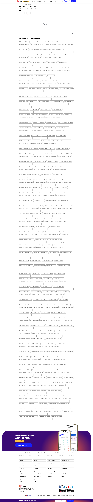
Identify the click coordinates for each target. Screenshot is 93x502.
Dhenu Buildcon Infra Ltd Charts (53, 158)
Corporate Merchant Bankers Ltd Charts (58, 359)
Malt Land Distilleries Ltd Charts (36, 356)
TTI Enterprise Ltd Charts (68, 320)
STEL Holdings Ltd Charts (34, 109)
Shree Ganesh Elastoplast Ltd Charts (48, 291)
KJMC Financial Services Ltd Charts (41, 226)
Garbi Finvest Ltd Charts (48, 179)
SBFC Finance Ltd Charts (48, 104)
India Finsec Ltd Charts (36, 382)
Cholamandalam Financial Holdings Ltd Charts (48, 54)
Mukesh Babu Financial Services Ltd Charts (40, 252)
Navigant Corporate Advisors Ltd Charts (39, 166)
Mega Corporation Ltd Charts (65, 242)
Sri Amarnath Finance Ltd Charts (24, 359)
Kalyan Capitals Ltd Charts (38, 221)
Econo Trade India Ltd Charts (54, 171)
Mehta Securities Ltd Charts (65, 236)
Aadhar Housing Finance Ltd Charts (49, 41)
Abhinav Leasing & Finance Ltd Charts (62, 127)
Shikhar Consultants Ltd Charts (24, 294)
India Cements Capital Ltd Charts (50, 200)
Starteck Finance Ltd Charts (24, 109)
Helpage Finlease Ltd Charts (47, 192)
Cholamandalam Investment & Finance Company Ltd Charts (29, 54)
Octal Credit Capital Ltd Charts (35, 260)
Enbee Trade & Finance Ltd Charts (25, 369)
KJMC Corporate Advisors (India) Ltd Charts (26, 226)
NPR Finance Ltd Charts (64, 257)
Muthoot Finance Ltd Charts (38, 91)
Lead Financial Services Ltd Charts (49, 231)
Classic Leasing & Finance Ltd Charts (40, 158)
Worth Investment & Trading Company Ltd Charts (27, 335)
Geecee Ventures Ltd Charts (52, 62)
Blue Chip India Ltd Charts (45, 140)
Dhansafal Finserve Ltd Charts (47, 364)
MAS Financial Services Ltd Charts (25, 85)
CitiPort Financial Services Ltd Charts (25, 158)
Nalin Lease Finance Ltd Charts (36, 257)
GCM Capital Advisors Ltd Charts (47, 374)
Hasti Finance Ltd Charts (48, 190)
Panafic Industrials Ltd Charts (61, 395)
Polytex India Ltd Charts (60, 262)
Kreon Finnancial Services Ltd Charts (25, 229)
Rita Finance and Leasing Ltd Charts (50, 400)
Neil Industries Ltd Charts (41, 255)
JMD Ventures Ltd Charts (57, 216)
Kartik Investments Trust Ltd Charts (25, 216)
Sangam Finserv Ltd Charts (24, 286)
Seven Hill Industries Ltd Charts (53, 281)
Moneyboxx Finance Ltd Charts (40, 393)
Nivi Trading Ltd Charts (36, 343)
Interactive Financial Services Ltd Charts (42, 197)
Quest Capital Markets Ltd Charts (47, 273)
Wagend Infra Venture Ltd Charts (25, 333)
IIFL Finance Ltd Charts (50, 67)
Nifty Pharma (21, 468)
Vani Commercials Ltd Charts (37, 419)
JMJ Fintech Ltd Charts (70, 382)
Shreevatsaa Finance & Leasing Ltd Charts (54, 296)
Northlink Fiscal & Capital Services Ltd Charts (51, 257)
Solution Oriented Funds (37, 476)
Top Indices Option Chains (65, 460)
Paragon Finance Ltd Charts (51, 265)
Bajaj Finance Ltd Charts (60, 49)
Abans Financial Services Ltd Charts (37, 44)
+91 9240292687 (21, 491)
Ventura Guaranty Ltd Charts (68, 296)
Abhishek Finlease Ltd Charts (51, 122)
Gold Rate (21, 481)
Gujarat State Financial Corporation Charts (60, 187)
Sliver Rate (35, 481)
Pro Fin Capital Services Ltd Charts (45, 398)
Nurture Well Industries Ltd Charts (56, 197)
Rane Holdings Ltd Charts (67, 98)
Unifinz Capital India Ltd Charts (44, 416)
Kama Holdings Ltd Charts (48, 221)
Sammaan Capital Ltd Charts (69, 101)
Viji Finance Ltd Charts (70, 419)
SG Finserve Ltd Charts (43, 403)
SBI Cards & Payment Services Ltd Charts (61, 104)
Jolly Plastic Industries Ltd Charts (25, 385)
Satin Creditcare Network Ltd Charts (36, 104)
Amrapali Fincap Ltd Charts (35, 351)
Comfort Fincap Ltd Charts (46, 361)
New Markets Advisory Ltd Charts (53, 255)
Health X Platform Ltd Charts (24, 104)
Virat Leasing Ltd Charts (23, 421)
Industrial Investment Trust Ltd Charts (25, 200)
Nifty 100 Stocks (50, 468)
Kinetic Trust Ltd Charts (37, 216)
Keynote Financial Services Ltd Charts (34, 223)
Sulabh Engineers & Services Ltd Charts (66, 307)
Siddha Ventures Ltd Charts (53, 299)
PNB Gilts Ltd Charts (22, 98)
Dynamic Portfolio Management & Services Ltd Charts (42, 169)
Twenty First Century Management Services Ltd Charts (28, 119)
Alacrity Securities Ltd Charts (24, 351)
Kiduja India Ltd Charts (55, 223)
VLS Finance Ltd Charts (61, 119)
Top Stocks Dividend (37, 471)
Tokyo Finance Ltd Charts (34, 320)
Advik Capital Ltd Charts (37, 348)
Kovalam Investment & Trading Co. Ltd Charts (53, 338)
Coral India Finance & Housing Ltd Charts (26, 161)
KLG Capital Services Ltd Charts (54, 226)
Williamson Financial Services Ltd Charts (39, 333)
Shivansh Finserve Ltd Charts (54, 403)
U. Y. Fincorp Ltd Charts (40, 117)
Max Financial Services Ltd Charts (55, 85)
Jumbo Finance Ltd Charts (48, 218)
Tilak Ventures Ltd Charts (62, 317)
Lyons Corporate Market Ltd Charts (54, 234)
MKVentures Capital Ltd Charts (58, 244)
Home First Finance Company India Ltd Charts (60, 65)
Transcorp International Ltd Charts (56, 320)
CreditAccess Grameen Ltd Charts (35, 57)
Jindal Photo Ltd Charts (38, 72)
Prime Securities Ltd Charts (56, 98)
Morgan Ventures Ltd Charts (34, 249)
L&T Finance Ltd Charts (36, 80)
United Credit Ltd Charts (39, 322)
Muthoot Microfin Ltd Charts (48, 91)
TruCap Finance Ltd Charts (52, 413)
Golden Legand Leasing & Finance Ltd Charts (54, 377)
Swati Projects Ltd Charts (48, 411)
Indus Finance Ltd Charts (69, 205)
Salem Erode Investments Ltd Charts (50, 283)
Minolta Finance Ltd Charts (47, 244)
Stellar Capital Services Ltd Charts (25, 411)
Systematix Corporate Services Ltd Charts (58, 312)
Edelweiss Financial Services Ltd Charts (55, 367)
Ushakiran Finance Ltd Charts (65, 322)
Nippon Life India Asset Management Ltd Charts (63, 91)
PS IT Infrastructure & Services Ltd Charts (60, 270)
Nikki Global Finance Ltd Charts (24, 257)
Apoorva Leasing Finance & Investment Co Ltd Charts (50, 351)
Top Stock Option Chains (51, 460)
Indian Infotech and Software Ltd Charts (57, 203)
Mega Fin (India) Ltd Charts (54, 236)
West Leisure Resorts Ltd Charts (34, 421)
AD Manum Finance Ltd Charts (37, 127)
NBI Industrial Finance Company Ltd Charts (55, 166)
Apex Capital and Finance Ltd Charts (25, 348)
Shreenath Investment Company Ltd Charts (26, 296)
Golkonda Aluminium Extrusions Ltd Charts (63, 184)
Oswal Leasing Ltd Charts (64, 255)
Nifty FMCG (63, 465)
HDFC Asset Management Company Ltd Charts (34, 65)
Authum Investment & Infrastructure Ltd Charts (53, 44)
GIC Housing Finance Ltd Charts (64, 62)
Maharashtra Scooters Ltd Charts (25, 80)
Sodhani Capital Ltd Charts (65, 406)
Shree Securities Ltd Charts (59, 294)
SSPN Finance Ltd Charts (55, 408)
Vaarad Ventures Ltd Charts (24, 325)
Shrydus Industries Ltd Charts (41, 296)
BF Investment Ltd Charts (23, 52)
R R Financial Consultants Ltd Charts (36, 278)
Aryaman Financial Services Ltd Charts (48, 135)
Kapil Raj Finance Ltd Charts (49, 385)
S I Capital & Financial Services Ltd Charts (40, 299)
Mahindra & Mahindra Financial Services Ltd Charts (50, 80)
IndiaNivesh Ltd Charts (34, 203)
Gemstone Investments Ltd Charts (39, 377)
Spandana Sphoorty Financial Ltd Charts (49, 106)
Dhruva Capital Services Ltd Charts (25, 166)
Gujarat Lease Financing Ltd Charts (25, 177)
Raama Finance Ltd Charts (23, 278)
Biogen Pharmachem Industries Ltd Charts (47, 148)
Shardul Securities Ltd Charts (24, 291)
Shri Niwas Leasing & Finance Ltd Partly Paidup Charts (50, 406)
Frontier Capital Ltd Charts (51, 177)
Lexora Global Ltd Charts (67, 335)
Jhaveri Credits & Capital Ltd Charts (25, 213)
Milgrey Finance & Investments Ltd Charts (41, 341)
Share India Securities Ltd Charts (25, 106)
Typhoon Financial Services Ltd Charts (50, 317)
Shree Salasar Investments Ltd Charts (64, 283)
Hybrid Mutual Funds (23, 476)
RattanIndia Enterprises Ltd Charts (57, 101)
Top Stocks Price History (51, 471)
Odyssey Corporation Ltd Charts (47, 260)
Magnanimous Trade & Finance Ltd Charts (26, 239)
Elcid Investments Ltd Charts (24, 171)
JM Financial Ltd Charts (51, 75)
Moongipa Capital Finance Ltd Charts (57, 247)
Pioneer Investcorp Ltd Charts (34, 268)
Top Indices (35, 460)
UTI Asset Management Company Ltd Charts (26, 117)
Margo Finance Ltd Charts (45, 390)
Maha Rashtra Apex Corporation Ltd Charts (26, 83)
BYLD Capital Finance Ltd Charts (24, 140)
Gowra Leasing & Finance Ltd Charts (25, 187)
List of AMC (21, 473)
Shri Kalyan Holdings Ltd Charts (48, 294)
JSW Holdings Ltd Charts (38, 218)
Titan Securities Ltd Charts (24, 320)
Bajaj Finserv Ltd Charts (36, 140)
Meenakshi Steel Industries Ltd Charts (39, 242)
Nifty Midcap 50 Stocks (37, 463)
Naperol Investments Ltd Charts (65, 252)
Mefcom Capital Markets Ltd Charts (53, 242)
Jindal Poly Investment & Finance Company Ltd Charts (28, 78)
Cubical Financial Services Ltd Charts (65, 161)
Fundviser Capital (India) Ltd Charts (50, 372)
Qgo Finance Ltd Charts (36, 273)
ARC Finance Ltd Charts (61, 132)
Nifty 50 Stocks (36, 468)
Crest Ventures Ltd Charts (47, 57)
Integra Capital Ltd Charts (23, 208)
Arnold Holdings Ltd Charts (35, 135)
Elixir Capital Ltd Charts (35, 171)
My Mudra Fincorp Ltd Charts (62, 393)
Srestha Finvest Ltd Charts (51, 304)
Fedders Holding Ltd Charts (34, 174)
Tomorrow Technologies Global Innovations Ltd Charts (28, 416)
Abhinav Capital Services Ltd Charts (39, 122)
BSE (20, 10)
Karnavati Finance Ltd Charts (60, 385)
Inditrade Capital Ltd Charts (44, 203)
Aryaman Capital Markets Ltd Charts (67, 351)
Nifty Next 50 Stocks (23, 463)
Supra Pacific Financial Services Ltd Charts (64, 309)
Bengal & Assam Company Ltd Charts (36, 143)
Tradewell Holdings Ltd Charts (68, 411)
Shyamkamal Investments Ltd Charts (25, 299)
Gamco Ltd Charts (37, 374)
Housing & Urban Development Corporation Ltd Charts (28, 67)
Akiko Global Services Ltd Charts (57, 348)
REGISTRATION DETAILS (56, 495)
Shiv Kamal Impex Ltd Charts (36, 294)
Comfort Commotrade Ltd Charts (34, 361)
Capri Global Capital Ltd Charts (56, 52)
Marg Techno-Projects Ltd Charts (57, 249)
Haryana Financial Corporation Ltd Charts (57, 380)
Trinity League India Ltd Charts (24, 413)
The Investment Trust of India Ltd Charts (56, 114)
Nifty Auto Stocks (50, 465)
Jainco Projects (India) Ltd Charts (46, 210)
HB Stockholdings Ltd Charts (24, 192)
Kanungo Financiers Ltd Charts (37, 385)
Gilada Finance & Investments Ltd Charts (54, 182)
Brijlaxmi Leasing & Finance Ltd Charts (26, 153)
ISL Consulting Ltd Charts (46, 382)
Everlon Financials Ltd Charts (66, 171)
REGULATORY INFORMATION (70, 495)
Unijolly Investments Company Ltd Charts (26, 322)
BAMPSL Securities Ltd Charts (66, 140)
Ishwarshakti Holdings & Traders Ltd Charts (64, 208)
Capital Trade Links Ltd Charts (53, 161)
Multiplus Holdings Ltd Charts (54, 252)
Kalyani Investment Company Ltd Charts (26, 75)
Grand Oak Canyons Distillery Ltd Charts (26, 380)
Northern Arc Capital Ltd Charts (24, 93)
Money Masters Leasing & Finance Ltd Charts (27, 247)
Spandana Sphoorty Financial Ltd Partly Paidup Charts (41, 408)
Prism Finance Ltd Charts (34, 270)
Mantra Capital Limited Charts (59, 286)
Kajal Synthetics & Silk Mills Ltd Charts (25, 221)
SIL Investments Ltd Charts (64, 403)
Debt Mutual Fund (64, 473)
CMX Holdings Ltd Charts (23, 361)
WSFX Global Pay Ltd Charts (42, 335)
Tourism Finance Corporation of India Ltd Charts (39, 114)
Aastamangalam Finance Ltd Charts (25, 122)
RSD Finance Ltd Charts (48, 278)
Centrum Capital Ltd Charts (44, 52)
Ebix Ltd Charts (44, 367)
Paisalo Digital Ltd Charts (49, 93)
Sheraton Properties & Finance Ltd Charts (26, 346)
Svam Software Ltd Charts (45, 312)
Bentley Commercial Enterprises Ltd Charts (50, 143)
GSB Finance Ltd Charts (37, 187)
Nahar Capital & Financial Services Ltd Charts (50, 88)
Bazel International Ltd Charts (24, 356)
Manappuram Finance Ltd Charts (40, 83)
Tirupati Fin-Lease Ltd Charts (24, 317)
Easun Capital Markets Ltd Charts (25, 367)
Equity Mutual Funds (51, 473)
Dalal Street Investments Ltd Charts (25, 169)
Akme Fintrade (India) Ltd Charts (35, 41)
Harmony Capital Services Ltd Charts (49, 195)
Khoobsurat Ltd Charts (46, 223)
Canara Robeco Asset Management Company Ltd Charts (61, 361)
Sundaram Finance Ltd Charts (57, 109)
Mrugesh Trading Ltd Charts (45, 249)
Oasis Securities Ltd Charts (24, 260)
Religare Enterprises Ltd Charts (31, 101)
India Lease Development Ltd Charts (25, 205)
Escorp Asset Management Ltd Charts (38, 369)
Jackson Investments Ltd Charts (24, 210)
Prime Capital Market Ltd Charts (64, 268)
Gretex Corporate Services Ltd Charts (25, 377)
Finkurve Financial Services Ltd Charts (39, 177)
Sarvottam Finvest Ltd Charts (35, 286)
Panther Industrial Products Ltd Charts (26, 265)
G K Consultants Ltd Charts (66, 182)
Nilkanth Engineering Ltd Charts (24, 343)
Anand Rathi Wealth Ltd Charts (67, 44)
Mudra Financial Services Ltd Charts (25, 252)
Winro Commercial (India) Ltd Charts (53, 333)
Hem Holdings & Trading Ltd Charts (38, 338)
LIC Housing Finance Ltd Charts (56, 78)
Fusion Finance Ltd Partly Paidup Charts (64, 372)
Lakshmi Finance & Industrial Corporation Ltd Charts (59, 387)
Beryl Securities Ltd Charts (39, 145)
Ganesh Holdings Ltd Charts (57, 174)
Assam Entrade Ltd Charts (54, 354)
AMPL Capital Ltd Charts (69, 153)
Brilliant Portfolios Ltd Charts (39, 153)
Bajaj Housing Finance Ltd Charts (34, 49)
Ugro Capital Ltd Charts (68, 114)
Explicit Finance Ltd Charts (24, 174)
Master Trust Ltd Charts (36, 85)
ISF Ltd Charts (53, 208)
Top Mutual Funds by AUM (37, 473)
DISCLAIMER (63, 495)
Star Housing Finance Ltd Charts (66, 408)
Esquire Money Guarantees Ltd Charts (53, 369)
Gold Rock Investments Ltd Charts (25, 338)
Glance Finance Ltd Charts (23, 184)
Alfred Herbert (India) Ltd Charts (24, 130)
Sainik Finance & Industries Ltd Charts (25, 283)
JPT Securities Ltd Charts (60, 213)
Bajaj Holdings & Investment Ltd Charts (48, 49)
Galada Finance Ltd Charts (38, 179)
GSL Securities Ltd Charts (47, 187)
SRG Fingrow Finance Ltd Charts (24, 408)
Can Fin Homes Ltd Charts (34, 52)
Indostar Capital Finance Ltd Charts (25, 70)
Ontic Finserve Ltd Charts (58, 260)
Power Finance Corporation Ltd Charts (25, 96)
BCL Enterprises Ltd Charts (45, 359)
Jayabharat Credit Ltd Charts (58, 210)
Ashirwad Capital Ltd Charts (61, 135)
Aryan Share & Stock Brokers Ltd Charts (26, 354)
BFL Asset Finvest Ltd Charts (50, 145)
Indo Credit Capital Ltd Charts (61, 195)
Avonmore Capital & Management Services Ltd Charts (59, 46)
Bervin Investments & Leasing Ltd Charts (26, 145)
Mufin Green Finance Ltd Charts (68, 85)
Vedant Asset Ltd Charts (48, 419)
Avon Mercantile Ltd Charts (64, 354)
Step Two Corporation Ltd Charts (38, 307)
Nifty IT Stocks (36, 465)
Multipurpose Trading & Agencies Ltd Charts (56, 341)
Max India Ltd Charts (45, 85)
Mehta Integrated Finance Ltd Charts (25, 244)
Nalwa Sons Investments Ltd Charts (35, 88)
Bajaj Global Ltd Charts (55, 140)
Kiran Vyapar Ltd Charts (23, 387)
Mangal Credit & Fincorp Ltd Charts (64, 83)
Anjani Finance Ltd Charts (60, 130)
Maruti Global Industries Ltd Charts (25, 242)
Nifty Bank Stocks (64, 463)
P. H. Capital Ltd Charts (23, 268)
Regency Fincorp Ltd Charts (37, 400)
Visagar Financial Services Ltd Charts (36, 330)
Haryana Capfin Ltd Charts (37, 190)
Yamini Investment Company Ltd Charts (55, 335)
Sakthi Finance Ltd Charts (38, 283)
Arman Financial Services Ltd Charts (42, 46)
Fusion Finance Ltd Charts (23, 62)
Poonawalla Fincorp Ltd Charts (45, 98)
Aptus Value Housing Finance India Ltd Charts (27, 46)
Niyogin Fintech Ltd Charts (38, 395)
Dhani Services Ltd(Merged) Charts (25, 59)
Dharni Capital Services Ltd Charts (60, 364)
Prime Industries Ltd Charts (24, 270)
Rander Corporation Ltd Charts (59, 273)
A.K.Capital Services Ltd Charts (49, 127)
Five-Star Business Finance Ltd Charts (66, 59)
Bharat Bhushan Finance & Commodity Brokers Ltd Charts (29, 148)
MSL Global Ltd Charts (65, 234)
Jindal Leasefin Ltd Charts (47, 216)
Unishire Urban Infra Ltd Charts (56, 416)
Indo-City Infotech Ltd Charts (38, 205)
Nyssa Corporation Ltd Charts (49, 395)
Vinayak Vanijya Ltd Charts (23, 330)
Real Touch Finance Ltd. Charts (58, 278)
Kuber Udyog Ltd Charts (33, 387)
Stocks (23, 4)
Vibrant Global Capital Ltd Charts (58, 419)
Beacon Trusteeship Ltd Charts (60, 356)
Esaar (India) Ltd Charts (44, 171)
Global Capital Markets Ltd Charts (35, 184)
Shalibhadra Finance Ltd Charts (41, 281)
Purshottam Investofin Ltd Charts (25, 273)
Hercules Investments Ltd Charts (59, 192)
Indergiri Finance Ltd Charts (62, 200)
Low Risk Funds (50, 476)
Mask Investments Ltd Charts (56, 390)
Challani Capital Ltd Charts (23, 156)
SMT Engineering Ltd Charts (35, 406)
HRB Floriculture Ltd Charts (36, 195)
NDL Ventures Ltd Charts (23, 88)
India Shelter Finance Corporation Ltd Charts (62, 67)
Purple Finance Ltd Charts (56, 398)
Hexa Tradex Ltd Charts (47, 65)
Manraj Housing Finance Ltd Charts (25, 236)
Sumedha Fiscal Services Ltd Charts (25, 309)
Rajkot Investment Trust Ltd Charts (25, 400)
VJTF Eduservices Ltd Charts (49, 330)
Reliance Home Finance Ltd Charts (63, 400)
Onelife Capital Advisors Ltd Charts (37, 93)
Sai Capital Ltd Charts (63, 281)
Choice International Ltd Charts (67, 52)
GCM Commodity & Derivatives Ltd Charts (61, 374)
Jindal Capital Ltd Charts (37, 213)
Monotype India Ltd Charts (23, 249)
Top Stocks (21, 460)
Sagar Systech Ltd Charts (33, 403)
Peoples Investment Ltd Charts (35, 262)
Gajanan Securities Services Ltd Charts (26, 179)
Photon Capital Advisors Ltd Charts (48, 262)
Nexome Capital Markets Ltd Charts (54, 346)
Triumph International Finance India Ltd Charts (39, 413)
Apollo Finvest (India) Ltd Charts (35, 132)
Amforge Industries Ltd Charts (49, 130)
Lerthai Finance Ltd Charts (61, 231)
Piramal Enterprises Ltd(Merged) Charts (66, 88)
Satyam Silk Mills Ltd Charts (60, 343)
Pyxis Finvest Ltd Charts (67, 398)
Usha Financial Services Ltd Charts (25, 419)
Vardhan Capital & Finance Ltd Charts (67, 325)
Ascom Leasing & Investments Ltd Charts (41, 354)
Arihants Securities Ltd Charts (24, 135)
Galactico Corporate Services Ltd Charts (26, 374)
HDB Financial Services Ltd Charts (25, 382)
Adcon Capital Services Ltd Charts (25, 127)
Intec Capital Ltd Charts (34, 208)
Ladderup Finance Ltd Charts (37, 231)
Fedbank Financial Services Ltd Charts (51, 59)
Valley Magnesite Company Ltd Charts (53, 325)
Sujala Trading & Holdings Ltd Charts (52, 307)
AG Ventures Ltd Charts (47, 348)
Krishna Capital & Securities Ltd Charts (40, 229)
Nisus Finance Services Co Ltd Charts (25, 395)
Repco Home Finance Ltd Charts (43, 101)
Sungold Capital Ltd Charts (37, 309)
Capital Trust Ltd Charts (49, 153)
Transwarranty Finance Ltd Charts (36, 317)
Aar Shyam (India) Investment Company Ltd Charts (47, 119)
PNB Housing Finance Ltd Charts (33, 98)
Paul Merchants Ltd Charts (33, 398)
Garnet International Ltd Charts (59, 179)
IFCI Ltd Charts (41, 67)
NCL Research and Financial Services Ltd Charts (27, 255)
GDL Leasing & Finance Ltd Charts (40, 182)
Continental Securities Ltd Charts (40, 161)
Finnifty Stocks (22, 465)
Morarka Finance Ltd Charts (51, 393)
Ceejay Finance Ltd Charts (59, 153)
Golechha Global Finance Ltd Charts (48, 184)
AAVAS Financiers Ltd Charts (61, 41)
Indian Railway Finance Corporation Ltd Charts (62, 70)
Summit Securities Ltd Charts (45, 109)
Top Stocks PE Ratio (23, 471)
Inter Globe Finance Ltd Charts (44, 208)
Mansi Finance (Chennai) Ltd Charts (56, 239)
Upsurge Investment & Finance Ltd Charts (52, 322)
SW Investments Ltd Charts (24, 312)
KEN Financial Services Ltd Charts (60, 221)
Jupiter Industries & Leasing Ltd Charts (26, 218)
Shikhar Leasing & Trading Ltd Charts (62, 291)
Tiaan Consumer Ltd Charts (34, 312)
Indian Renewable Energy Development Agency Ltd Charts (43, 70)
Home (20, 4)
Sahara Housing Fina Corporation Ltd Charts (26, 281)
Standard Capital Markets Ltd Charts (64, 304)
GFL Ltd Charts (43, 62)
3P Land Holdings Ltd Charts (24, 41)
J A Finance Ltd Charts (36, 210)
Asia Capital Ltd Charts (36, 359)
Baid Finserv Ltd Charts (23, 49)
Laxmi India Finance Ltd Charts (43, 387)
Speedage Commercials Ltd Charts (41, 346)
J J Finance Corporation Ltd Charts (49, 213)
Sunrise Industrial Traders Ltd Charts (50, 309)
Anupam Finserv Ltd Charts (24, 132)
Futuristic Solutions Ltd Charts (63, 177)
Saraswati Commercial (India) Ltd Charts (47, 343)
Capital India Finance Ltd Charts (51, 156)
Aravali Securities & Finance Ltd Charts (49, 132)
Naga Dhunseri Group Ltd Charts (24, 195)
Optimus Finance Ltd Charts (24, 262)
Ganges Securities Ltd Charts (35, 62)
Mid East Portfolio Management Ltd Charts (26, 393)
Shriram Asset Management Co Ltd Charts (39, 304)
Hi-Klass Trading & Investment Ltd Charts (26, 197)
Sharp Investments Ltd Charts (36, 291)
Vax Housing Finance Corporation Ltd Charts (37, 325)
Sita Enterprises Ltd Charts (24, 406)
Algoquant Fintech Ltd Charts (48, 356)
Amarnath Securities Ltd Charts (37, 130)
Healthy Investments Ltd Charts (36, 192)
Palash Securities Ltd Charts (59, 93)
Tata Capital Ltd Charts (57, 411)
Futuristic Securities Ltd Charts (46, 174)
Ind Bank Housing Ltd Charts (38, 200)
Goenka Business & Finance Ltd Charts (26, 182)
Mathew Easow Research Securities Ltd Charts (40, 236)
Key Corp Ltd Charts (22, 223)
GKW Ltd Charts (22, 65)
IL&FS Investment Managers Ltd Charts (26, 72)
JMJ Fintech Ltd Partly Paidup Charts (58, 382)
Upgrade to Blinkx (70, 500)
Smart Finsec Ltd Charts (63, 299)
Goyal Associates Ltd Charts (68, 377)
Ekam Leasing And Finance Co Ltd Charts (59, 169)
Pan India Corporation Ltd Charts (39, 265)
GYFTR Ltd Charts (44, 234)
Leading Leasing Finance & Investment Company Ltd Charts (29, 390)
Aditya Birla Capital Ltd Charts (24, 44)
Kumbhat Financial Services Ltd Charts (54, 229)
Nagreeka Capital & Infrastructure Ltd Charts (51, 72)
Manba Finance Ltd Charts (52, 83)
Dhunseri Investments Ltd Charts (38, 59)
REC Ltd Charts (22, 101)
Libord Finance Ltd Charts (23, 234)
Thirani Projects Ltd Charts (44, 320)
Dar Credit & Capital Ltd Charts (24, 364)
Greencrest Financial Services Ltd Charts (41, 380)
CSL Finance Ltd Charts (57, 57)
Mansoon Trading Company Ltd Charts (25, 341)
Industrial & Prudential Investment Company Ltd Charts (54, 205)
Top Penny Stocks (64, 471)
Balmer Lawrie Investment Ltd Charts (62, 148)
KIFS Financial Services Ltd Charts (66, 223)
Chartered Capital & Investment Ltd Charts (37, 156)
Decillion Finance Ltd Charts (36, 364)
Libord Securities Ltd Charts (34, 234)
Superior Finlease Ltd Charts (37, 411)
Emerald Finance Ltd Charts (68, 367)
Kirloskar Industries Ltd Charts (44, 78)
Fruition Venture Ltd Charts (38, 372)
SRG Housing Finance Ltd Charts (63, 106)
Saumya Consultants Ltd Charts (46, 286)
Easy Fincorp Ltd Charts (36, 367)
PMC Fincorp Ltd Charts (23, 398)
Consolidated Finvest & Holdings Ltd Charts (65, 54)
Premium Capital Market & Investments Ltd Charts (48, 268)
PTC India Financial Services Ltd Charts (60, 96)
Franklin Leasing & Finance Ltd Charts (25, 372)
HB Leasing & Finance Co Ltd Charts (59, 190)
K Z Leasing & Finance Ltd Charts (25, 231)
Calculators (63, 476)
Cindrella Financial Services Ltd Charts (64, 156)
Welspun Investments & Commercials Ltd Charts (53, 117)
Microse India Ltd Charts (37, 244)
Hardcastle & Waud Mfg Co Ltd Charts (25, 190)
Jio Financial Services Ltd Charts (39, 75)
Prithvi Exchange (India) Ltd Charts (46, 270)
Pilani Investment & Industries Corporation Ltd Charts (43, 96)
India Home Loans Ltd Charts (24, 203)
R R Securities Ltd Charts (23, 403)
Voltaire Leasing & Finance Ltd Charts (61, 330)
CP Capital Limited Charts (23, 57)
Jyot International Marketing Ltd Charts (61, 218)
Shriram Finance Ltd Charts (36, 106)
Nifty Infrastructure (64, 468)
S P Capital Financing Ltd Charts (24, 304)
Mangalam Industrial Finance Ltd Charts (41, 239)
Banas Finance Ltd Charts (23, 143)
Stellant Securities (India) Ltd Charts (25, 307)
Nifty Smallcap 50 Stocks (51, 463)
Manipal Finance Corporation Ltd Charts (42, 247)
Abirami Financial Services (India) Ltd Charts (65, 122)
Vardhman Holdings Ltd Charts (24, 114)
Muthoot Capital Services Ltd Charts (25, 91)
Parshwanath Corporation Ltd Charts (63, 265)
